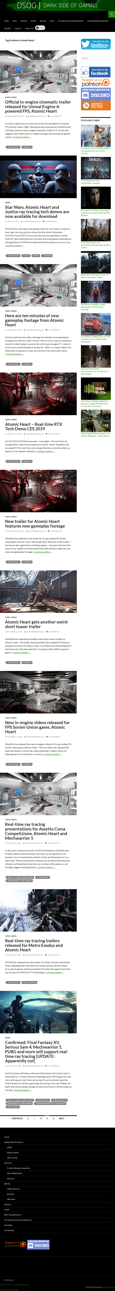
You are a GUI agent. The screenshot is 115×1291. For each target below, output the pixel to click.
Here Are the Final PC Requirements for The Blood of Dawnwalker (94, 371)
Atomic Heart (13, 147)
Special (7, 1184)
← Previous (16, 1118)
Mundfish (27, 147)
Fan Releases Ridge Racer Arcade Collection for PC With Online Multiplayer (95, 339)
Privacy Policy (24, 1285)
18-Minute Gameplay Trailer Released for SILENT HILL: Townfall (93, 307)
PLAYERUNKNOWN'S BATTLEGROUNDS (50, 1103)
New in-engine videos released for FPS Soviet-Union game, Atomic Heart (37, 727)
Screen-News (13, 1153)
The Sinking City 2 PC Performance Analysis (90, 181)
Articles (8, 1163)
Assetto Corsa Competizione (20, 877)
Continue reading (21, 137)
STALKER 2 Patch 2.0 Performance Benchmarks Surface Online (96, 245)
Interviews (9, 1230)
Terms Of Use (5, 1285)
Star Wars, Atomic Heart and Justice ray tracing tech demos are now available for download (37, 212)
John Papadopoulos (37, 116)
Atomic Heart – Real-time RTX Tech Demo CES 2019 (33, 426)
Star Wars (47, 256)
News (14, 21)
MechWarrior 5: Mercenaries (19, 881)
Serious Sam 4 (13, 1107)
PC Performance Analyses (97, 21)
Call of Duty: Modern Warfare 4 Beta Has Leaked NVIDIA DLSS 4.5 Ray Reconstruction (94, 403)
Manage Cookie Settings (9, 1290)
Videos (33, 21)
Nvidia (36, 256)
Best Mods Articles (12, 1215)
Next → (63, 1118)
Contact (18, 28)
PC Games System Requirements (71, 21)
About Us (29, 28)
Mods (52, 21)
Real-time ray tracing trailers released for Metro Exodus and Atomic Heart (34, 945)
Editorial (8, 1225)
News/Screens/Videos (13, 1142)
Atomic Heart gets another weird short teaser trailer (36, 624)
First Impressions (14, 1173)
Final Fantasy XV (60, 1100)
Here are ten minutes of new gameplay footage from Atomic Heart (34, 320)
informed (23, 232)
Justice (26, 256)
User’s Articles (13, 1189)
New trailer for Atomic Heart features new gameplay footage (35, 523)
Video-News (11, 97)
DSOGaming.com (108, 1287)
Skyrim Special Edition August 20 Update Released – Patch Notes (95, 434)
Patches (43, 21)
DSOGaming (8, 1280)
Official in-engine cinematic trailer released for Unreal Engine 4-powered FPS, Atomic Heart (38, 106)
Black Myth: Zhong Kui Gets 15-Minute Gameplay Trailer (95, 276)
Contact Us (15, 1285)
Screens (23, 21)
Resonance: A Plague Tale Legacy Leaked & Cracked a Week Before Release (95, 212)
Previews (11, 1199)
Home (6, 21)
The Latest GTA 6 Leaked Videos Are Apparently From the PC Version (95, 151)
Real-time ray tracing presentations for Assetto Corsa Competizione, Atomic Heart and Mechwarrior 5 (36, 831)
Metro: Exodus (29, 982)
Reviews (7, 28)
